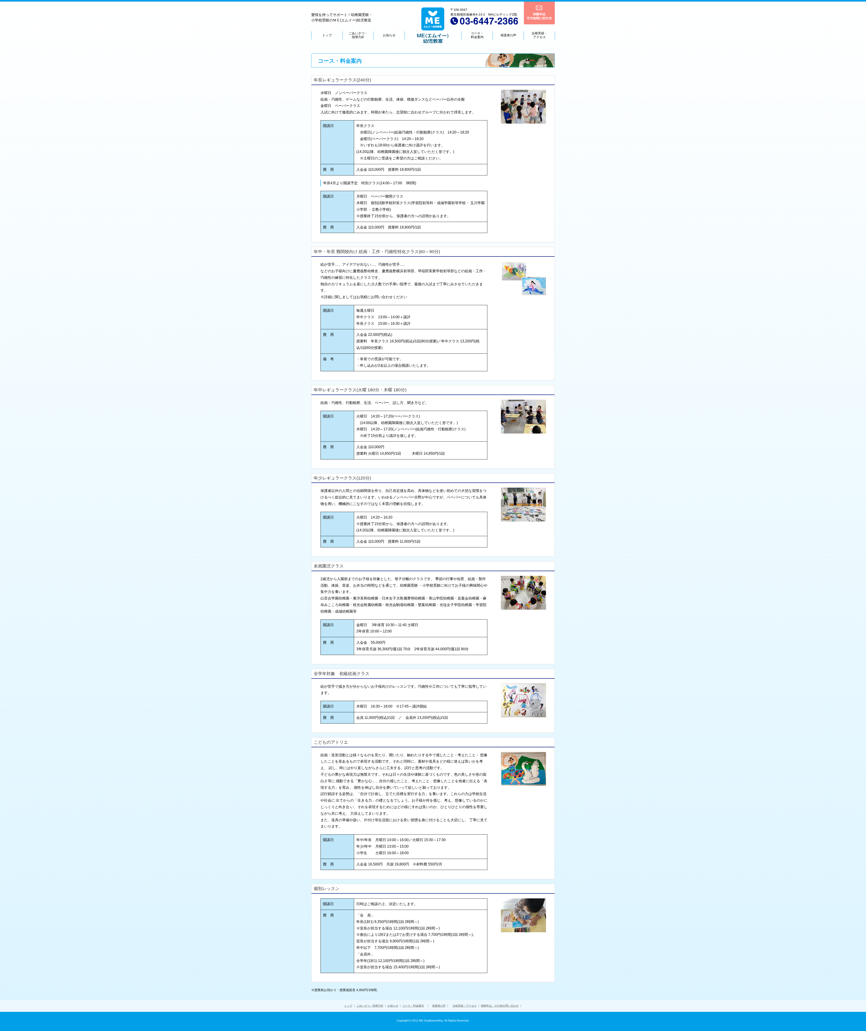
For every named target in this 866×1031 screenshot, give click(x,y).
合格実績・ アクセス (539, 35)
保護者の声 (508, 35)
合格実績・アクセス (464, 1005)
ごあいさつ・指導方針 (369, 1005)
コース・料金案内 (413, 1005)
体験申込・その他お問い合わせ (500, 1005)
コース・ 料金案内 (477, 35)
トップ (327, 35)
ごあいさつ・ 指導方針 (358, 35)
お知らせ (389, 35)
